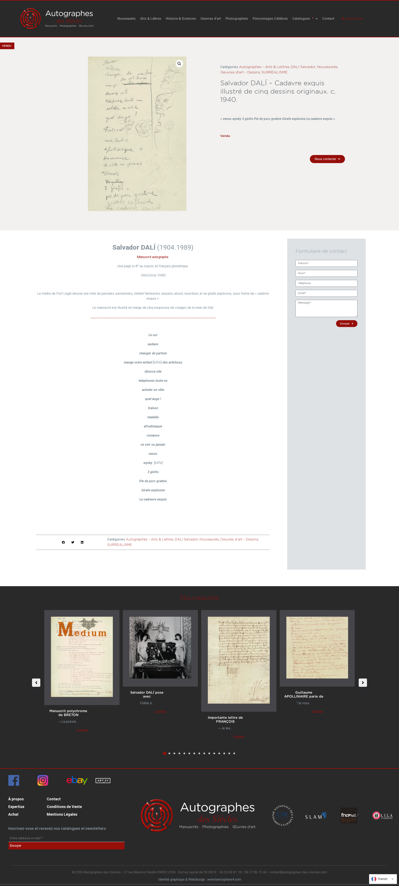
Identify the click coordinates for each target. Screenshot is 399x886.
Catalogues (301, 19)
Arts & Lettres (150, 19)
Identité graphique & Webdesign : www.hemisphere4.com (199, 879)
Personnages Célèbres (270, 19)
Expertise (16, 806)
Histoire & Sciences (181, 19)
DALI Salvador (303, 67)
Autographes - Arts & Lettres (264, 67)
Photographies (236, 19)
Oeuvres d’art (211, 19)
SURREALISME (274, 72)
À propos (16, 799)
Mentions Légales (62, 814)
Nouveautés (126, 19)
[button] (179, 63)
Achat (13, 814)
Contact (328, 19)
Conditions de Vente (64, 806)
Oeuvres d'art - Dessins (240, 72)
